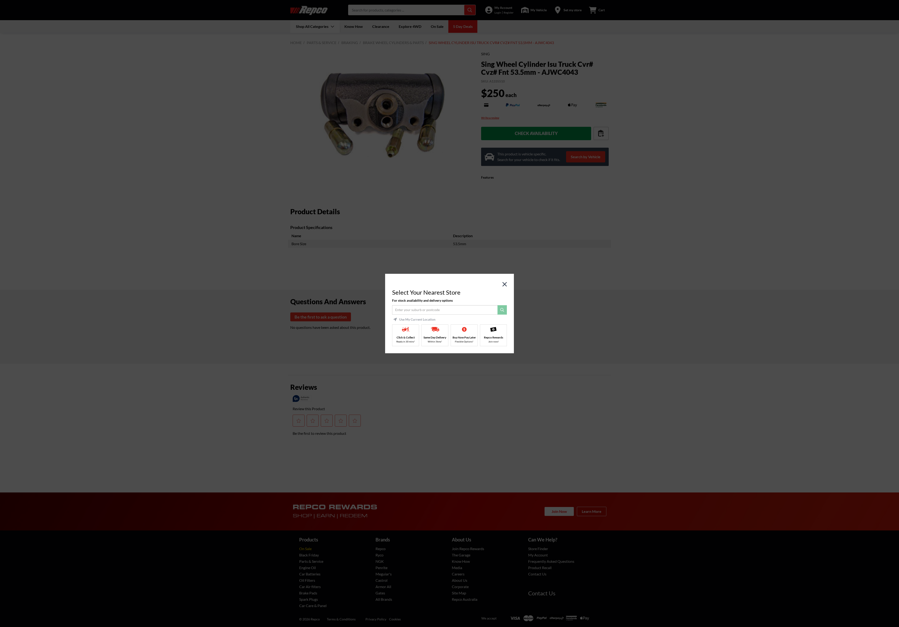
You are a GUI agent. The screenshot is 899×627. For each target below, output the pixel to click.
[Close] (504, 284)
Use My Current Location (417, 319)
